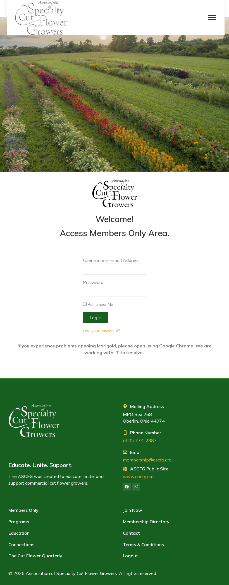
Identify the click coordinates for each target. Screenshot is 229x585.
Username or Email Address (111, 260)
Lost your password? (101, 330)
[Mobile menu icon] (212, 17)
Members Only (23, 510)
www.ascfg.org (138, 476)
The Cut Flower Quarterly (35, 555)
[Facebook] (127, 487)
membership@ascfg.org (147, 460)
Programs (18, 521)
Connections (21, 544)
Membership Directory (146, 521)
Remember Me (100, 304)
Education (19, 533)
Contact (131, 533)
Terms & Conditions (143, 544)
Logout (130, 555)
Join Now (132, 510)
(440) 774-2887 (140, 440)
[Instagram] (136, 487)
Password (93, 282)
